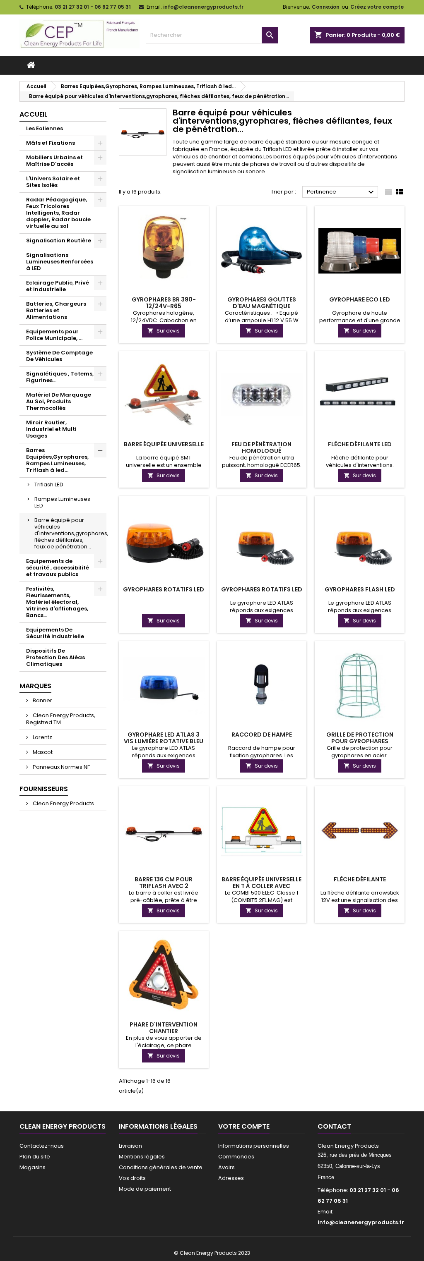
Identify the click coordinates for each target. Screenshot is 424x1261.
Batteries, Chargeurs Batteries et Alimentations (56, 310)
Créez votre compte (377, 6)
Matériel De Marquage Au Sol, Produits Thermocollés (58, 401)
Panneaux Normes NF (60, 767)
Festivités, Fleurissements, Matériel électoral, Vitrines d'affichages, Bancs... (57, 602)
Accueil (33, 114)
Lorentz (41, 737)
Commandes (236, 1157)
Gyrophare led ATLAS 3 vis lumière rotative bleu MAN (163, 741)
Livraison (130, 1146)
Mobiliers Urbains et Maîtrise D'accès (54, 160)
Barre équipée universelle (164, 444)
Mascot (42, 752)
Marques (35, 686)
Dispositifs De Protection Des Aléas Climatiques (55, 657)
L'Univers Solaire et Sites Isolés (53, 182)
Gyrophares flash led (360, 589)
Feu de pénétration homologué (261, 447)
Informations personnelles (253, 1146)
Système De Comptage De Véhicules (59, 356)
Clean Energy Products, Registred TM (60, 718)
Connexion (326, 6)
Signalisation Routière (58, 240)
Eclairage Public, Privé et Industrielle (57, 286)
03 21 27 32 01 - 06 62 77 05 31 (93, 6)
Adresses (231, 1178)
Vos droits (132, 1178)
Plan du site (34, 1157)
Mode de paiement (145, 1189)
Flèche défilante (360, 879)
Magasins (32, 1167)
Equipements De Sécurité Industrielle (55, 633)
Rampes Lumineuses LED (62, 502)
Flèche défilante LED (360, 444)
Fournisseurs (43, 789)
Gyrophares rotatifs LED (163, 589)
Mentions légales (142, 1157)
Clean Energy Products (62, 803)
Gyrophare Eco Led (359, 299)
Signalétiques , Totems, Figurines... (60, 377)
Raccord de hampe (261, 734)
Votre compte (244, 1126)
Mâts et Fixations (50, 143)
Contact (334, 1126)
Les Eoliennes (44, 128)
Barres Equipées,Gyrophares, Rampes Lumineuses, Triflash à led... (57, 460)
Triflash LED (48, 484)
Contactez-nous (41, 1146)
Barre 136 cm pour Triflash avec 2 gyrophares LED (164, 886)
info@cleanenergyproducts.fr (203, 6)
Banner (41, 700)
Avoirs (226, 1167)
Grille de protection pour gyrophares (359, 737)
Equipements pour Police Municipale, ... (54, 335)
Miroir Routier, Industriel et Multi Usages (51, 429)
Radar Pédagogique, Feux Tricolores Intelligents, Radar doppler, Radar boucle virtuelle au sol (58, 213)
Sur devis (163, 330)
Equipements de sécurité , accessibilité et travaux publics (57, 567)
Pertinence (341, 192)
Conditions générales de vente (160, 1167)
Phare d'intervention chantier (164, 1027)
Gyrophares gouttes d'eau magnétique (261, 302)
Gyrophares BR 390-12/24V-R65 (164, 302)
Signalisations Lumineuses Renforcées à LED (59, 261)
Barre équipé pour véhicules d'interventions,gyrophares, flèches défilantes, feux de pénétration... (70, 533)
